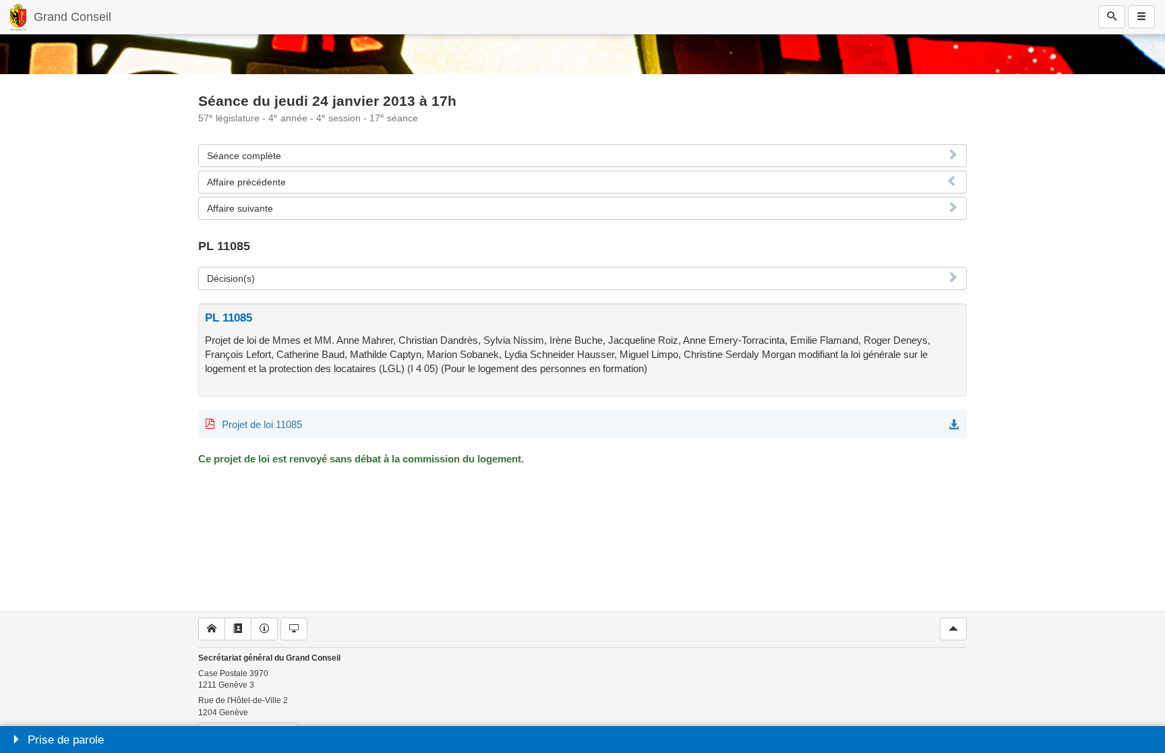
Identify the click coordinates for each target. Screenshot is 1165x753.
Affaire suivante (240, 208)
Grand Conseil (72, 17)
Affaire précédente (246, 182)
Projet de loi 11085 (262, 424)
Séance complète (244, 155)
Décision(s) (231, 278)
